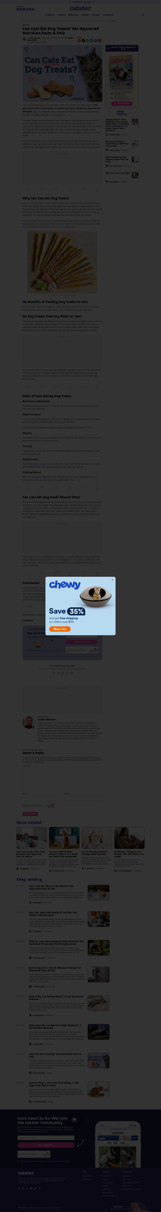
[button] (112, 580)
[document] (80, 606)
